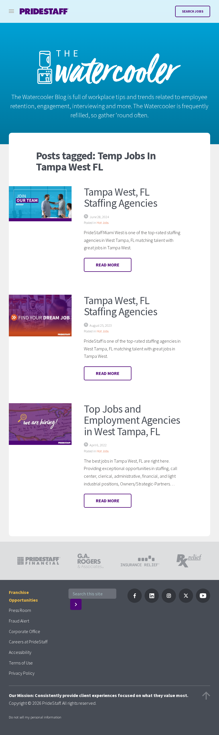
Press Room (20, 610)
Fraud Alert (19, 621)
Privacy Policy (22, 673)
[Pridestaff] (44, 11)
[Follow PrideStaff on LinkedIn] (152, 601)
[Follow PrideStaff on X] (186, 601)
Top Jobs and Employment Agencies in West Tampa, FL (132, 420)
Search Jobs (192, 11)
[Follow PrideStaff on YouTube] (203, 601)
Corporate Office (24, 631)
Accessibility (20, 652)
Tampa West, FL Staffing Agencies (120, 197)
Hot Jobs (103, 222)
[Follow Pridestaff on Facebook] (134, 601)
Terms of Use (21, 663)
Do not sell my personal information (35, 717)
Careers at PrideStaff (28, 641)
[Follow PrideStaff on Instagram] (169, 601)
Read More (107, 265)
